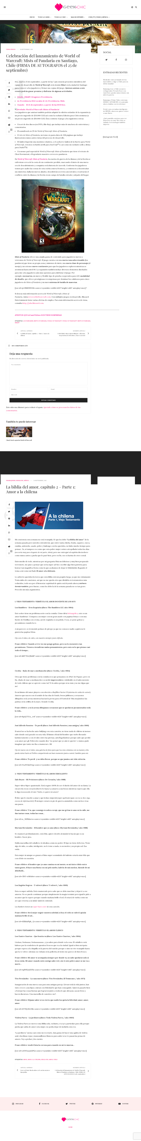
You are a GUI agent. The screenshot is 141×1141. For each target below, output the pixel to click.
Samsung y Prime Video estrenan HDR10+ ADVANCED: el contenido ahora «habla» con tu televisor (115, 102)
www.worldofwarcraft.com (39, 297)
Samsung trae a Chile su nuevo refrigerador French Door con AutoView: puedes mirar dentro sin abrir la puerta (116, 92)
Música (26, 480)
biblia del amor (47, 1059)
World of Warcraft (54, 321)
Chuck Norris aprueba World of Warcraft (19, 440)
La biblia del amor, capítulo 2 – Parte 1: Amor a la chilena (40, 489)
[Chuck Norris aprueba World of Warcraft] (19, 432)
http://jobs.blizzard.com (33, 303)
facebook (45, 1104)
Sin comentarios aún (20, 346)
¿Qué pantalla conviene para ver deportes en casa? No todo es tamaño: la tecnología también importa (115, 121)
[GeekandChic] (70, 7)
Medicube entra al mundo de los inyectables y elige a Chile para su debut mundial (115, 82)
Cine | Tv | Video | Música (98, 17)
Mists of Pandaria (40, 321)
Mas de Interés (77, 17)
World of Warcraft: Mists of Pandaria (76, 321)
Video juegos (10, 49)
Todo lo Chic (60, 17)
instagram (19, 1104)
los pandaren (28, 321)
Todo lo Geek (44, 17)
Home (70, 1127)
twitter (72, 1104)
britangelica (73, 613)
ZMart (17, 322)
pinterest (98, 1104)
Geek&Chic (19, 480)
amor (25, 1059)
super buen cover (39, 907)
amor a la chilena (34, 1059)
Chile (55, 1059)
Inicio (32, 17)
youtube (125, 1104)
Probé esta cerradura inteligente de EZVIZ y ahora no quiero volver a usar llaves (116, 111)
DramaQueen (10, 480)
